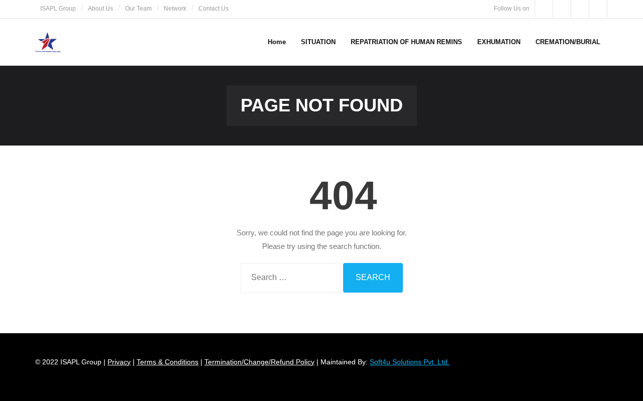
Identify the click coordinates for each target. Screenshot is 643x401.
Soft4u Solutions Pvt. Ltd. (410, 362)
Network (175, 8)
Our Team (138, 8)
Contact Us (213, 8)
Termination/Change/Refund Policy (259, 362)
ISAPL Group (58, 8)
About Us (100, 8)
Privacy (119, 362)
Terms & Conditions (167, 362)
